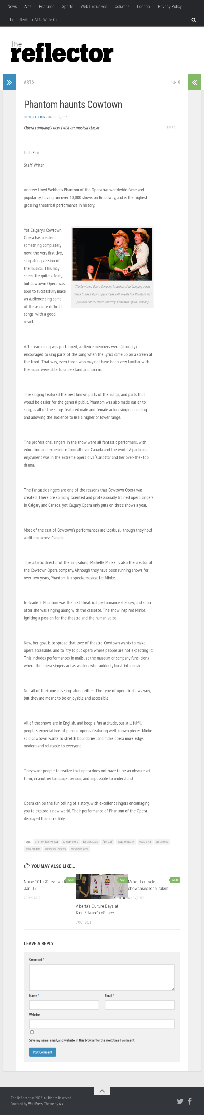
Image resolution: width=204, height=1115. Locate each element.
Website (34, 1014)
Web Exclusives (94, 6)
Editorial (144, 6)
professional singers (55, 849)
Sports (67, 6)
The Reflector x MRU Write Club (34, 19)
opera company (126, 841)
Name (34, 995)
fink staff (108, 841)
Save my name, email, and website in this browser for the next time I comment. (82, 1040)
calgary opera (70, 841)
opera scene (162, 841)
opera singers (33, 849)
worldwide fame (79, 849)
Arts (28, 6)
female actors (90, 841)
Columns (122, 6)
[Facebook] (189, 1101)
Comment (36, 959)
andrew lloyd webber (46, 841)
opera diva (145, 841)
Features (46, 6)
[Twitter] (180, 1101)
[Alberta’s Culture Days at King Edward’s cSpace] (102, 886)
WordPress (35, 1103)
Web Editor (36, 117)
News (12, 6)
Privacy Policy (170, 6)
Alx (61, 1103)
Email (109, 995)
